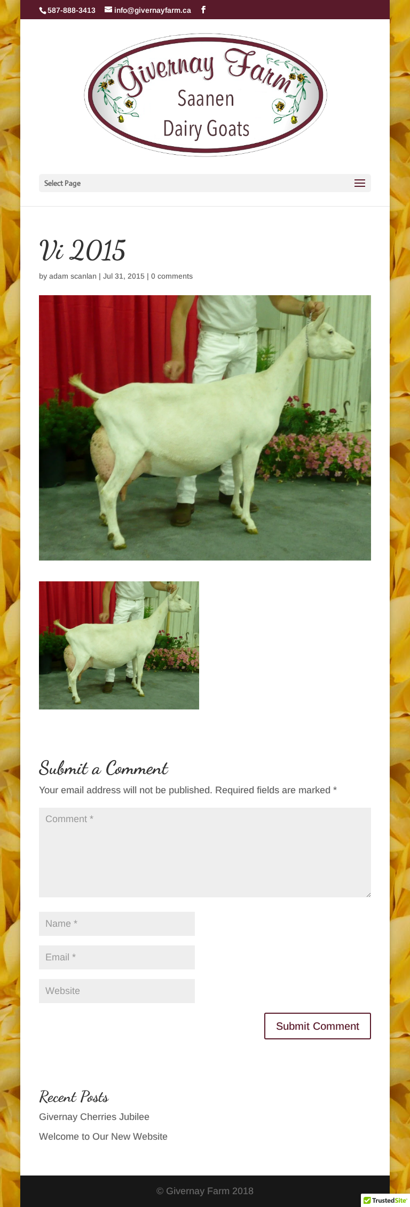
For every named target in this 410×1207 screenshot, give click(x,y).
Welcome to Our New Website (103, 1136)
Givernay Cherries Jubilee (94, 1116)
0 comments (172, 276)
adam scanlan (73, 276)
